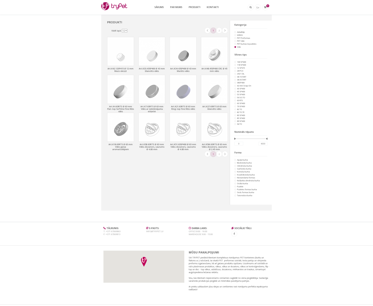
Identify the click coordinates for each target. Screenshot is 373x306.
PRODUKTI (194, 7)
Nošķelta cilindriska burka (248, 180)
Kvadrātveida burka (246, 174)
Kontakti (213, 7)
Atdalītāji (241, 32)
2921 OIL (240, 73)
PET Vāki (240, 41)
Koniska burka (243, 171)
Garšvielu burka (244, 168)
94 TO (239, 124)
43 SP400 (241, 88)
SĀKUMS (159, 7)
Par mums (176, 7)
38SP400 (240, 82)
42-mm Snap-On (244, 85)
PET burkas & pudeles (246, 44)
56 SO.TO (241, 97)
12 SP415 (241, 68)
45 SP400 (241, 91)
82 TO (239, 109)
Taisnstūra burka (244, 195)
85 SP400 (241, 118)
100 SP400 (241, 62)
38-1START (241, 76)
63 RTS (240, 100)
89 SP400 (241, 121)
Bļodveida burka (244, 162)
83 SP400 (241, 115)
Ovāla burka (242, 183)
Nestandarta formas (246, 177)
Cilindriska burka (244, 166)
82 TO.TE (240, 112)
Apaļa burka (242, 160)
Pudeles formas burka (247, 189)
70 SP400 (241, 106)
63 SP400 (241, 103)
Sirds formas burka (245, 192)
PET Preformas (243, 38)
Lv (258, 7)
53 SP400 (241, 94)
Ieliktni (240, 35)
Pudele (240, 186)
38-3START (241, 79)
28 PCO (240, 71)
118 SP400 (241, 65)
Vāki (239, 47)
